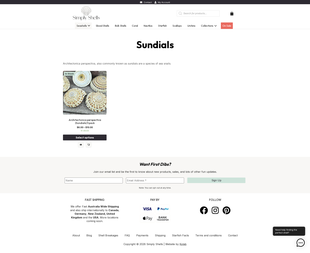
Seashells (82, 25)
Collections (207, 25)
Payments (142, 235)
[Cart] (232, 13)
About (76, 235)
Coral (135, 25)
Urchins (191, 25)
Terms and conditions (208, 235)
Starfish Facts (180, 235)
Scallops (177, 25)
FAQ (127, 235)
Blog (89, 235)
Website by (175, 244)
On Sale (226, 25)
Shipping (160, 235)
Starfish (162, 25)
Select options (85, 137)
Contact (233, 235)
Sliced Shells (102, 25)
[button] (89, 144)
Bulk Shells (120, 25)
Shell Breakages (108, 235)
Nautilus (148, 25)
